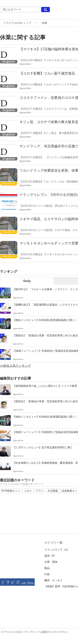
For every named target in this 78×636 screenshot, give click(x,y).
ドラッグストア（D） (57, 549)
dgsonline (25, 64)
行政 (47, 574)
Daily (27, 281)
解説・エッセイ (53, 580)
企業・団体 (50, 561)
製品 (47, 568)
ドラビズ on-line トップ (17, 22)
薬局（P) (49, 555)
